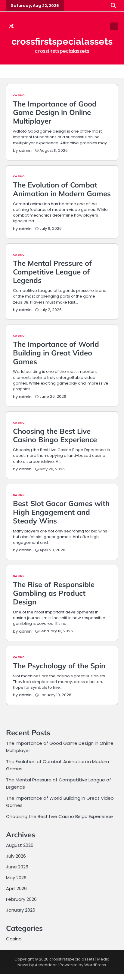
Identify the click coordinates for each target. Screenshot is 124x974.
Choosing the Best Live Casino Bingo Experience (55, 435)
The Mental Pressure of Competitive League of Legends (52, 272)
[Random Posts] (11, 26)
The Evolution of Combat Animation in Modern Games (62, 189)
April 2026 (16, 888)
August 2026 (19, 845)
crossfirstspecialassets (62, 41)
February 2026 (21, 899)
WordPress (95, 965)
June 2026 (17, 867)
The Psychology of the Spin (59, 665)
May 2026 (16, 877)
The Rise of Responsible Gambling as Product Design (54, 593)
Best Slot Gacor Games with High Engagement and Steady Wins (61, 512)
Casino (19, 95)
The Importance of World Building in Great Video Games (56, 353)
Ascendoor (46, 965)
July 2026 (16, 856)
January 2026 (20, 910)
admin (25, 150)
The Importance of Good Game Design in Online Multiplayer (55, 112)
